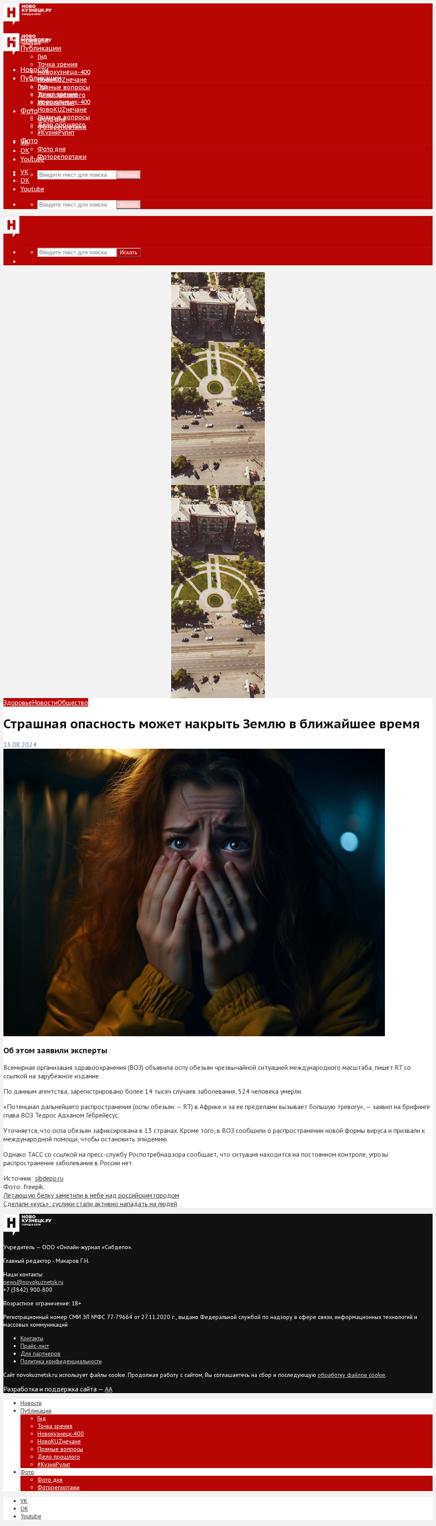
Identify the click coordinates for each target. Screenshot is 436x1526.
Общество (72, 702)
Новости (34, 69)
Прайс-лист (34, 1346)
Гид (42, 86)
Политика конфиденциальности (61, 1361)
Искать (129, 175)
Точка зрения (57, 64)
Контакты (31, 1338)
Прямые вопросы (63, 87)
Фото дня (51, 149)
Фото (29, 110)
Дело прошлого (61, 125)
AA (108, 1389)
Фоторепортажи (61, 157)
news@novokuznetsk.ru (33, 1282)
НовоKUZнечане (62, 79)
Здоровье (17, 702)
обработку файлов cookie (351, 1375)
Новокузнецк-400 (63, 72)
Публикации (40, 78)
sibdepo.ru (49, 1178)
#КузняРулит (56, 132)
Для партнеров (40, 1353)
